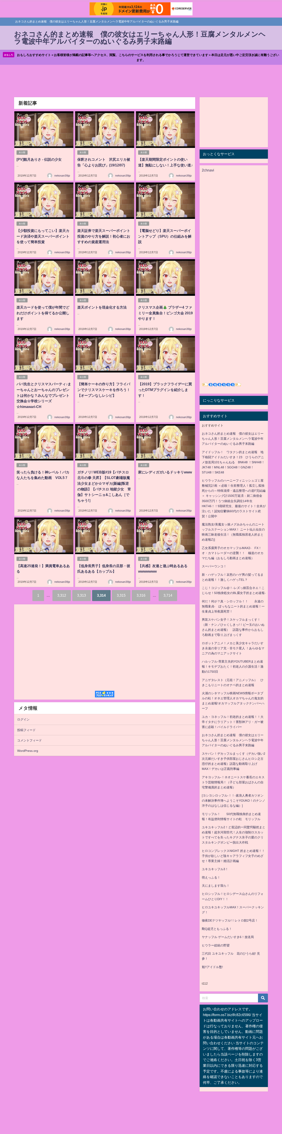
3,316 (141, 595)
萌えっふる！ (211, 877)
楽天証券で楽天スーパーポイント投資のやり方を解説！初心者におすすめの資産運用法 (103, 236)
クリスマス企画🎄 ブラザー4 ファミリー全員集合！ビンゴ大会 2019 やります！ (165, 312)
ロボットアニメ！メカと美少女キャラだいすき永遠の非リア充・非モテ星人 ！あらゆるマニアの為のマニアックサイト (233, 648)
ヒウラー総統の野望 (216, 945)
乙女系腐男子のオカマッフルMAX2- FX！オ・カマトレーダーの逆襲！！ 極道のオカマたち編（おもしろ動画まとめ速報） (232, 553)
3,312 (61, 595)
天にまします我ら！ (216, 885)
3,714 (167, 595)
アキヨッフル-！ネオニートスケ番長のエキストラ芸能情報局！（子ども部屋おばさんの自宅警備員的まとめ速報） (233, 782)
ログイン (23, 719)
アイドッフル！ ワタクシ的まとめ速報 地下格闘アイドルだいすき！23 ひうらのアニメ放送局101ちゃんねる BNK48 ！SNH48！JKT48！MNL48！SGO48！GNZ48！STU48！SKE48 (233, 462)
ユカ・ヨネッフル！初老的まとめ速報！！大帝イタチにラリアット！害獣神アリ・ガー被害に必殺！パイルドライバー (232, 721)
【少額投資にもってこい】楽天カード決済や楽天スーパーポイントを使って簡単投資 (43, 236)
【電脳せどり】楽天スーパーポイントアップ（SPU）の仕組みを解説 (164, 236)
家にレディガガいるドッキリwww (165, 472)
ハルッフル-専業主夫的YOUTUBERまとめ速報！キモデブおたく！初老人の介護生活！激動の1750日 (232, 666)
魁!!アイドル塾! (212, 966)
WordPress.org (27, 750)
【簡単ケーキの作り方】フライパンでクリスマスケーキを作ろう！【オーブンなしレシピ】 (103, 389)
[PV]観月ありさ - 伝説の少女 (39, 159)
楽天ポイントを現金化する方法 (102, 307)
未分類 (22, 152)
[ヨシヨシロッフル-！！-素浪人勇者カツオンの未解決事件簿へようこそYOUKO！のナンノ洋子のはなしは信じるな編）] (233, 800)
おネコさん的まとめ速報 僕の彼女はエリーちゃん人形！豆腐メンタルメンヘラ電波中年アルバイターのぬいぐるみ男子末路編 (232, 438)
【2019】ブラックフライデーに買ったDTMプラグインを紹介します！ (165, 389)
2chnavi (208, 170)
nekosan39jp (62, 175)
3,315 (121, 595)
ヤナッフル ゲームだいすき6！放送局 (228, 936)
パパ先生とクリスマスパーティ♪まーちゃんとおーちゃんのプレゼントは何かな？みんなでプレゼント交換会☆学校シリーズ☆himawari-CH (44, 395)
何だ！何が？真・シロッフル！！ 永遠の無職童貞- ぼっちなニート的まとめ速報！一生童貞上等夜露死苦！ (233, 606)
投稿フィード (26, 730)
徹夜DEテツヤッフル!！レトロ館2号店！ (230, 920)
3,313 (81, 595)
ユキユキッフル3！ (215, 869)
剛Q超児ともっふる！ (217, 928)
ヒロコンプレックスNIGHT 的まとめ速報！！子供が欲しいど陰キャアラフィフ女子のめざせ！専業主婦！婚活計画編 (233, 855)
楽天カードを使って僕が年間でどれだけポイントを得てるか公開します (43, 312)
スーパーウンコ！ (214, 566)
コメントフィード (29, 740)
